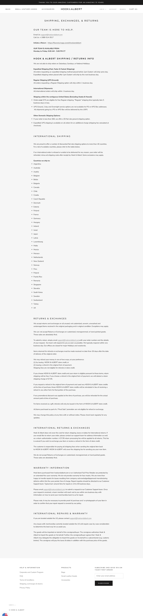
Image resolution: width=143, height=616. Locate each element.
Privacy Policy (25, 588)
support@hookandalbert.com (52, 35)
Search (123, 9)
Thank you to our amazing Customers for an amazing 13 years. (71, 2)
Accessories (48, 9)
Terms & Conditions (27, 580)
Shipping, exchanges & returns (31, 584)
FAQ (21, 576)
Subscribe (103, 583)
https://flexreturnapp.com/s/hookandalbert (64, 43)
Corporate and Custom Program (31, 572)
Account (113, 9)
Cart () (133, 9)
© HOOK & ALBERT (16, 610)
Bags (8, 9)
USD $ (102, 9)
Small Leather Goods (26, 9)
